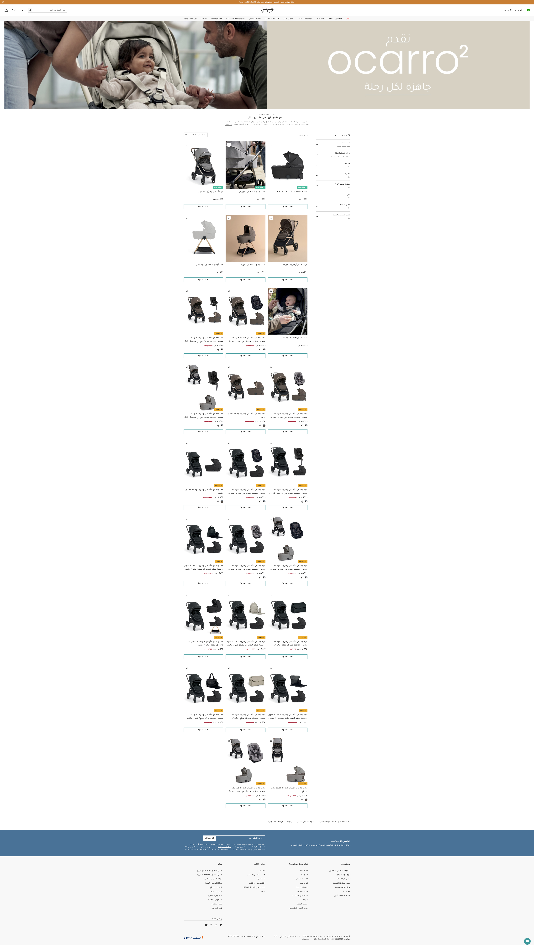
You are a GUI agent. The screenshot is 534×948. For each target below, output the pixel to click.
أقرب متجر (304, 883)
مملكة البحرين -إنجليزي (213, 879)
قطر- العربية (217, 908)
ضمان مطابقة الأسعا (341, 883)
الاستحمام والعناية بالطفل (254, 887)
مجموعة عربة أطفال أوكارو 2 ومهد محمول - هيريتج (287, 790)
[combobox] (196, 135)
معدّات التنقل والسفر (256, 875)
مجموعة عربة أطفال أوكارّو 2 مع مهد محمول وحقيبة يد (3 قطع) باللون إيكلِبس (204, 716)
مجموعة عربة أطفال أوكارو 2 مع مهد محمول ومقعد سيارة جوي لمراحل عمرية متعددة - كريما (247, 340)
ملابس (262, 871)
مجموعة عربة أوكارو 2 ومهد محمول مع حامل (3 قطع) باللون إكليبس (205, 643)
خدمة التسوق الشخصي (298, 908)
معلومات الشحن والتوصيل (339, 871)
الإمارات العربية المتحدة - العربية (209, 875)
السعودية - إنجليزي (214, 896)
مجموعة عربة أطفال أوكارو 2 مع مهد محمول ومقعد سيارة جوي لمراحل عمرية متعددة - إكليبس (247, 492)
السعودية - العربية (215, 900)
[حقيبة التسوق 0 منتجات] (6, 10)
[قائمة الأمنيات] (271, 145)
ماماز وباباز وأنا (302, 892)
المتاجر (507, 10)
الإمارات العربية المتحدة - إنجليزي (209, 871)
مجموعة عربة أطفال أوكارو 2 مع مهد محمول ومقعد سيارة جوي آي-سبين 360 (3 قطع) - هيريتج (204, 416)
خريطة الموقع (302, 904)
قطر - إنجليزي (217, 904)
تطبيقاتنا (346, 892)
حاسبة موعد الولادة (300, 896)
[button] (348, 19)
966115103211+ (190, 849)
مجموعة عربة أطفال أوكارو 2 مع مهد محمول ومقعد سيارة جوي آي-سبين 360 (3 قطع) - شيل (204, 340)
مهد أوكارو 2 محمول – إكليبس (209, 265)
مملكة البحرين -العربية (213, 883)
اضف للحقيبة (287, 207)
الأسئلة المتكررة (301, 879)
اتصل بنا (304, 875)
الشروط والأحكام (343, 879)
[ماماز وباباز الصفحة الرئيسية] (267, 10)
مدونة (305, 900)
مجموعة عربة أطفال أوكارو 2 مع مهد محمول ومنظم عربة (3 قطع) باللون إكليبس (290, 644)
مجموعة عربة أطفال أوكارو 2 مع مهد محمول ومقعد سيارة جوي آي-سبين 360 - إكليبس (288, 492)
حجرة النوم (261, 879)
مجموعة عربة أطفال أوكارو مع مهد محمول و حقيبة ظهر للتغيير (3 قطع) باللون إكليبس (203, 567)
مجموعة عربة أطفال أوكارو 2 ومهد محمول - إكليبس (203, 491)
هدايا (263, 892)
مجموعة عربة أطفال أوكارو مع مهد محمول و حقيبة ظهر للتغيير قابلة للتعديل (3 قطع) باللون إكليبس (287, 717)
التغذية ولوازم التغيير (257, 883)
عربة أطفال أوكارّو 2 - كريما (295, 265)
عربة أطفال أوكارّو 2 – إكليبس (294, 338)
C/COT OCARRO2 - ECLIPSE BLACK (292, 192)
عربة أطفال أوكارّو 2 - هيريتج (210, 192)
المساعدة (304, 871)
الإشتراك (209, 838)
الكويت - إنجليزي (216, 887)
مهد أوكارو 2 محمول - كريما (252, 265)
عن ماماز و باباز (302, 887)
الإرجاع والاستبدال (343, 875)
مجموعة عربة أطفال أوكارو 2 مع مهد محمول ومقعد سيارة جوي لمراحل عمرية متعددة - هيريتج (289, 568)
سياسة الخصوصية (224, 847)
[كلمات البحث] (30, 10)
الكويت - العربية (216, 892)
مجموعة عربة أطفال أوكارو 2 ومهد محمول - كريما (245, 416)
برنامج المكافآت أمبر (342, 896)
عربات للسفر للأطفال (267, 114)
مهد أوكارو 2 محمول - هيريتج (252, 192)
